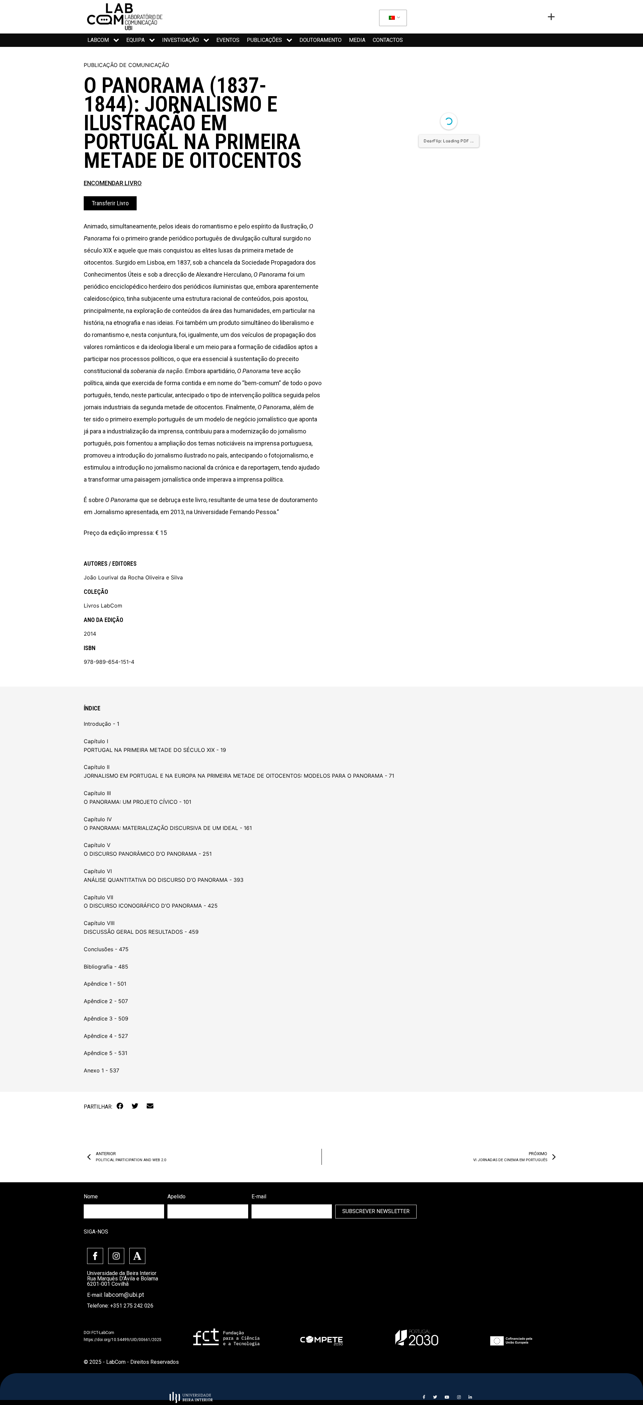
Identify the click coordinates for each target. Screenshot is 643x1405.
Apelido (176, 1196)
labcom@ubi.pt (124, 1294)
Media (357, 40)
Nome (91, 1196)
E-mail (259, 1196)
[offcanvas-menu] (551, 16)
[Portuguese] (392, 18)
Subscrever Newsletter (376, 1211)
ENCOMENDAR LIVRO (113, 183)
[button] (119, 1106)
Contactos (388, 40)
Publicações (264, 40)
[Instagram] (116, 1256)
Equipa (135, 40)
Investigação (180, 40)
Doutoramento (320, 40)
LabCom (98, 40)
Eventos (227, 40)
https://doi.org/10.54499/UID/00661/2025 (122, 1339)
